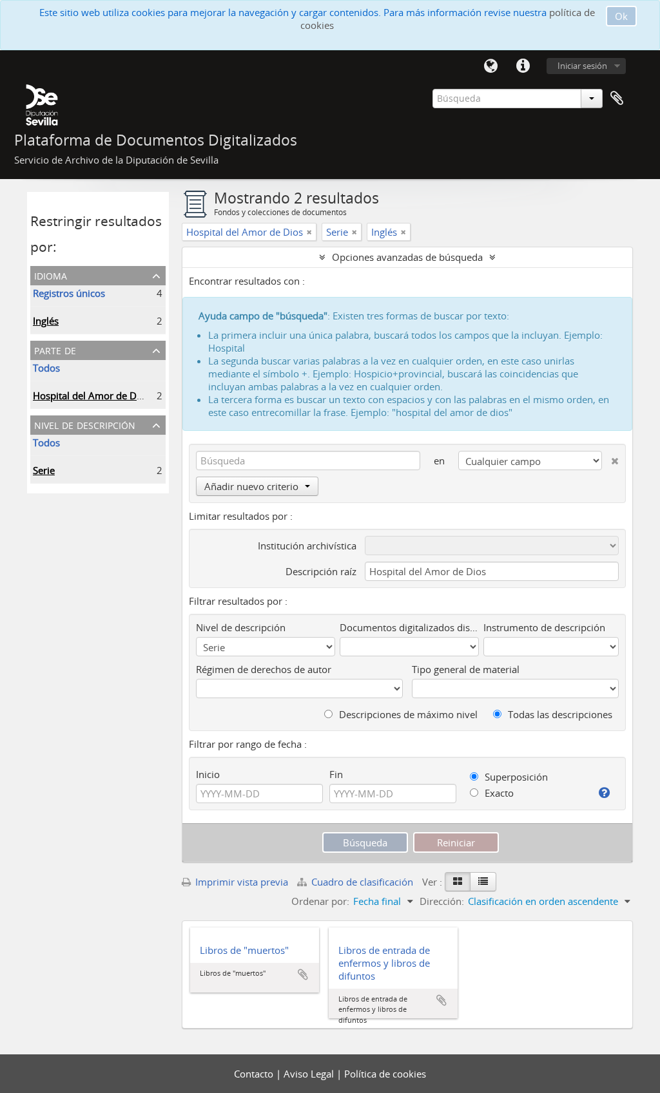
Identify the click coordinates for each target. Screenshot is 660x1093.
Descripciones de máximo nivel (407, 714)
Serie (44, 470)
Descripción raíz (321, 571)
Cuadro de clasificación (362, 881)
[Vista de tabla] (483, 881)
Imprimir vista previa (240, 881)
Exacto (498, 792)
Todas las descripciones (558, 714)
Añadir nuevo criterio (251, 486)
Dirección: (442, 901)
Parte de (55, 349)
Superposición (515, 776)
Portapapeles (617, 98)
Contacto (255, 1073)
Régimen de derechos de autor (263, 669)
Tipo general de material (465, 669)
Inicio (208, 774)
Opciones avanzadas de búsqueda (407, 257)
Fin (336, 774)
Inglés (46, 320)
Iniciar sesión (582, 65)
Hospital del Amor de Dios (91, 395)
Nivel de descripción (84, 424)
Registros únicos (69, 293)
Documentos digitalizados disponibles (409, 627)
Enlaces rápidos (523, 66)
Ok (621, 16)
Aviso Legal (310, 1073)
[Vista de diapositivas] (458, 881)
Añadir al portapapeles (302, 974)
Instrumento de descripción (544, 627)
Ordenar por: (320, 901)
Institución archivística (307, 545)
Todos (46, 367)
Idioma (490, 66)
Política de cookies (385, 1073)
